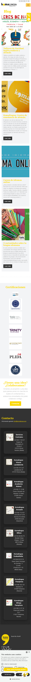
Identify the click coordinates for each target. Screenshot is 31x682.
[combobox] (27, 652)
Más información (23, 660)
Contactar (15, 404)
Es (19, 1)
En (22, 1)
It (26, 1)
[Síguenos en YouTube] (8, 647)
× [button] (29, 652)
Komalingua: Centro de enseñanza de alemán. (15, 116)
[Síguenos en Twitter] (4, 647)
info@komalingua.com (20, 421)
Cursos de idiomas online (12, 181)
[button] (15, 679)
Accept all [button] (8, 674)
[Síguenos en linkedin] (6, 647)
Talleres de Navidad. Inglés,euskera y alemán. (13, 50)
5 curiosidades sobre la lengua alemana (14, 244)
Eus (24, 1)
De (28, 1)
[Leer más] (15, 30)
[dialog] (15, 666)
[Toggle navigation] (28, 5)
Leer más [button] (8, 73)
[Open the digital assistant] (24, 675)
